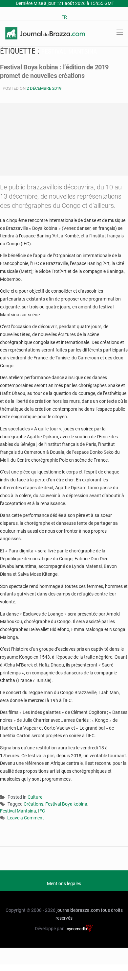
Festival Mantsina (18, 810)
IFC (41, 810)
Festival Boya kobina (66, 804)
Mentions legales (64, 883)
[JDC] (45, 33)
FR (64, 17)
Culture (35, 797)
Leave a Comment (25, 818)
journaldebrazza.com (78, 910)
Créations (33, 804)
